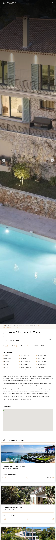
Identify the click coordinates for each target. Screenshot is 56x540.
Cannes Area (30, 325)
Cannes (36, 325)
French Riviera (22, 325)
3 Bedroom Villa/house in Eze (12, 507)
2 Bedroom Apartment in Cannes (13, 466)
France (16, 325)
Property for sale (9, 325)
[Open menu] (52, 3)
